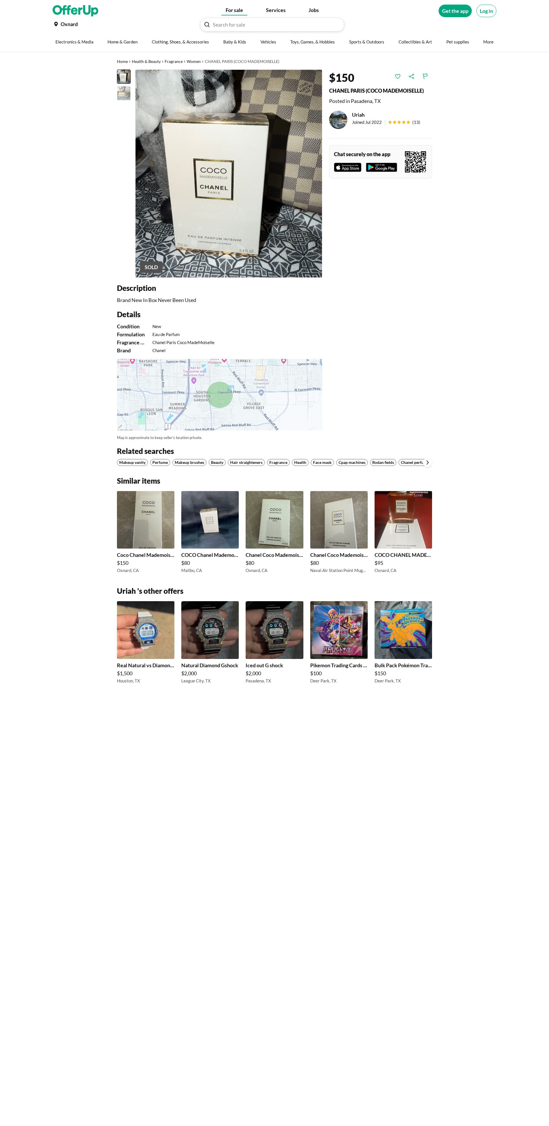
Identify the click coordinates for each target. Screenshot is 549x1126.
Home (122, 61)
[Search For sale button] (207, 24)
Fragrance (174, 61)
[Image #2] (124, 93)
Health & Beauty (146, 61)
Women (194, 61)
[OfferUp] (75, 11)
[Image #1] (124, 76)
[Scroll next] (427, 462)
